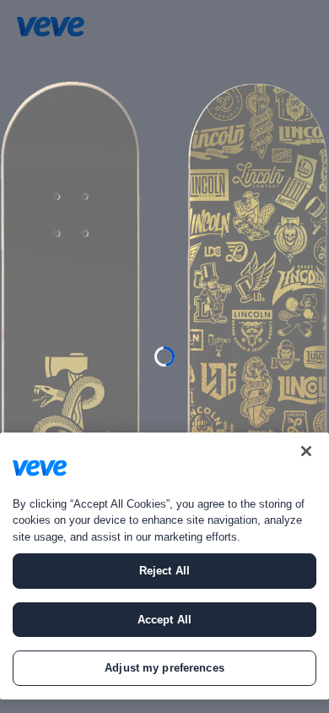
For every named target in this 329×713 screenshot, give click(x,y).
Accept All (164, 619)
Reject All (164, 570)
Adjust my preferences (164, 667)
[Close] (306, 451)
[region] (164, 566)
